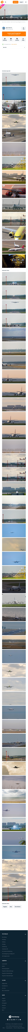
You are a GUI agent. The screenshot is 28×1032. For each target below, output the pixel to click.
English (3, 997)
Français (4, 1007)
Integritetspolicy (9, 1027)
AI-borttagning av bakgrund (8, 953)
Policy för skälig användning (19, 1027)
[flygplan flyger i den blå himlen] (13, 92)
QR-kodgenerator (6, 955)
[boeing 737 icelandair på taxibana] (13, 134)
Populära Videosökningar (7, 975)
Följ (23, 29)
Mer (3, 1009)
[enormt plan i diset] (13, 204)
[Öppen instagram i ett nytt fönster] (9, 1019)
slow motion (17, 906)
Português (4, 1002)
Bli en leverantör (5, 990)
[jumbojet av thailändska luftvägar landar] (13, 851)
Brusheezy (4, 936)
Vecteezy (4, 939)
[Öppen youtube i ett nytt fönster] (19, 1019)
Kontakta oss (5, 985)
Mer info (4, 46)
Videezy (3, 941)
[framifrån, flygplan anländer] (13, 218)
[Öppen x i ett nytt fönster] (17, 1019)
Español (4, 1000)
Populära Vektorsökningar (7, 970)
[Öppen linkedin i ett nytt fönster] (11, 1019)
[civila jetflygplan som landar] (13, 148)
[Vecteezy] (2, 2)
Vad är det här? (14, 44)
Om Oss (4, 987)
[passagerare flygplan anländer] (13, 628)
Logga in (21, 2)
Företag (3, 943)
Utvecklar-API (5, 948)
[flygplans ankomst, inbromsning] (13, 502)
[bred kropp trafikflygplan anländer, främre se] (13, 739)
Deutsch (4, 1004)
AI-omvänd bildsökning (7, 950)
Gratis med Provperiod (14, 33)
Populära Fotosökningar (7, 972)
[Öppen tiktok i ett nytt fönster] (15, 1019)
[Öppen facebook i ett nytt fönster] (7, 1019)
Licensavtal (4, 963)
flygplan (5, 906)
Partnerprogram (5, 968)
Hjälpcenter (4, 983)
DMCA (3, 965)
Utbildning (4, 946)
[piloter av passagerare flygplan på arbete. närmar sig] (13, 260)
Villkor (4, 1027)
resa (11, 906)
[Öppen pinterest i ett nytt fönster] (13, 1019)
